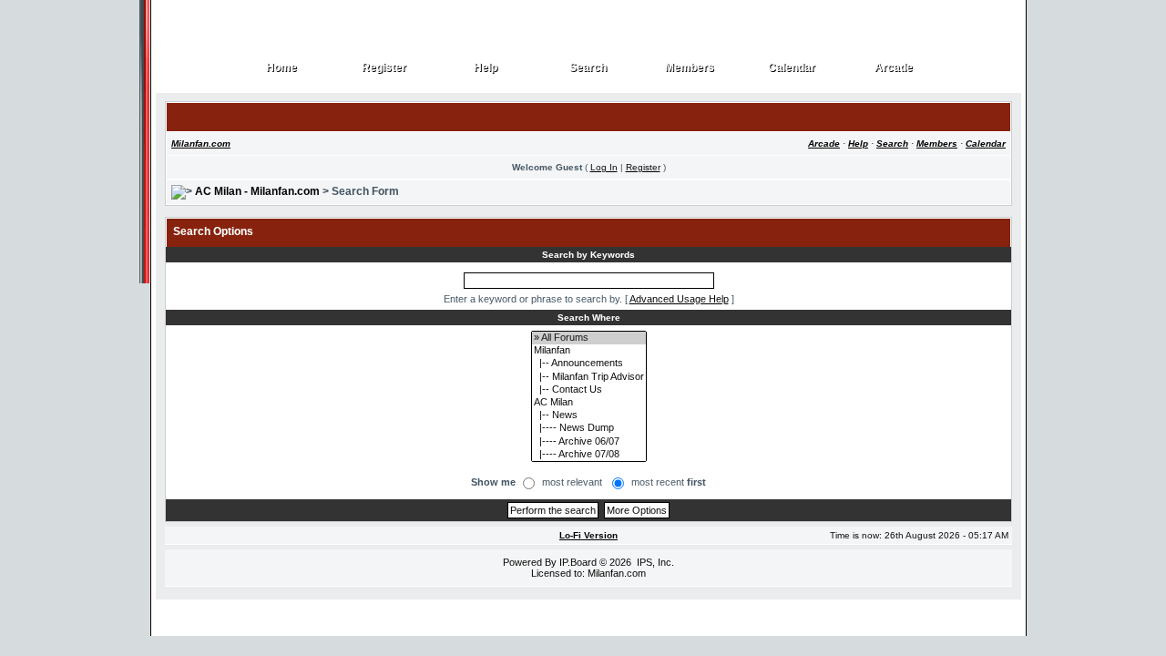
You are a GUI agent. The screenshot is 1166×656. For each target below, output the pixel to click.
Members (690, 68)
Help (486, 68)
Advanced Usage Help (679, 298)
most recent (668, 482)
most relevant (572, 482)
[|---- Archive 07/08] (589, 454)
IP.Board (578, 562)
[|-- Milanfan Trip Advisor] (589, 377)
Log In (604, 167)
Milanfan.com (200, 143)
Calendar (792, 68)
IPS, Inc (654, 562)
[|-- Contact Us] (589, 390)
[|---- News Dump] (589, 428)
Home (282, 68)
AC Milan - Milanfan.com (257, 191)
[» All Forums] (589, 338)
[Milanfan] (589, 350)
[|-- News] (589, 415)
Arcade (894, 68)
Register (384, 68)
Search (588, 68)
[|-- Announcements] (589, 363)
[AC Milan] (589, 402)
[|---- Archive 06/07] (589, 442)
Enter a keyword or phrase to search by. (533, 298)
